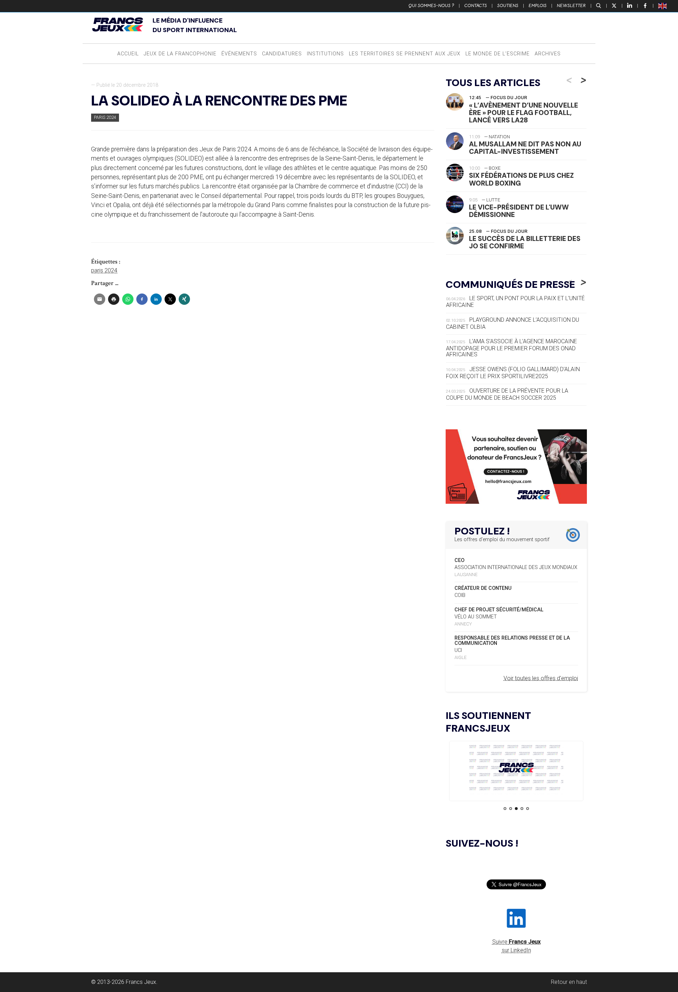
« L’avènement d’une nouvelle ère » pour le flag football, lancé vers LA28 (523, 113)
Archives (548, 54)
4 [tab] (522, 808)
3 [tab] (516, 808)
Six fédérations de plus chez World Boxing (521, 179)
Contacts (475, 5)
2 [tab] (510, 808)
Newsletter (571, 5)
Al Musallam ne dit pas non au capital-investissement (525, 148)
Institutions (325, 54)
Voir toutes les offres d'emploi (541, 678)
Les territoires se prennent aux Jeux (404, 54)
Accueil (128, 54)
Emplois (538, 5)
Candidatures (282, 54)
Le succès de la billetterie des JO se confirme (525, 242)
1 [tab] (505, 808)
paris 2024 (104, 270)
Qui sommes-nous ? (431, 5)
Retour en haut (569, 982)
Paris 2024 (105, 117)
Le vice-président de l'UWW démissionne (519, 211)
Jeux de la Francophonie (180, 54)
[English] (663, 5)
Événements (239, 54)
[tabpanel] (516, 769)
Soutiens (507, 5)
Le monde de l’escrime (497, 54)
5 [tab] (527, 808)
